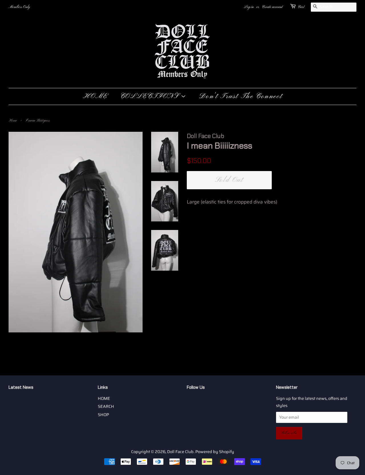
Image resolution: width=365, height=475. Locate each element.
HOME (95, 96)
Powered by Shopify (214, 452)
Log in (249, 7)
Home (13, 120)
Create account (272, 7)
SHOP (103, 415)
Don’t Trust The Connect (240, 96)
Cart (301, 7)
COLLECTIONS (150, 96)
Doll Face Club (180, 452)
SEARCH (106, 406)
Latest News (21, 387)
